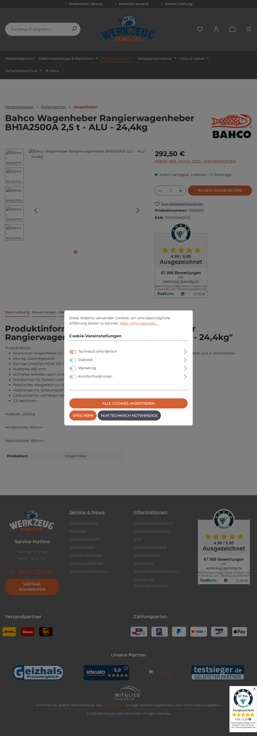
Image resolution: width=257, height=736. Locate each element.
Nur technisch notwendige (129, 415)
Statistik (85, 359)
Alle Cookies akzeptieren (128, 403)
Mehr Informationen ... (139, 323)
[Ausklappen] (185, 351)
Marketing (87, 368)
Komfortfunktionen (95, 376)
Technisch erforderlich (97, 351)
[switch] (72, 360)
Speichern (83, 415)
